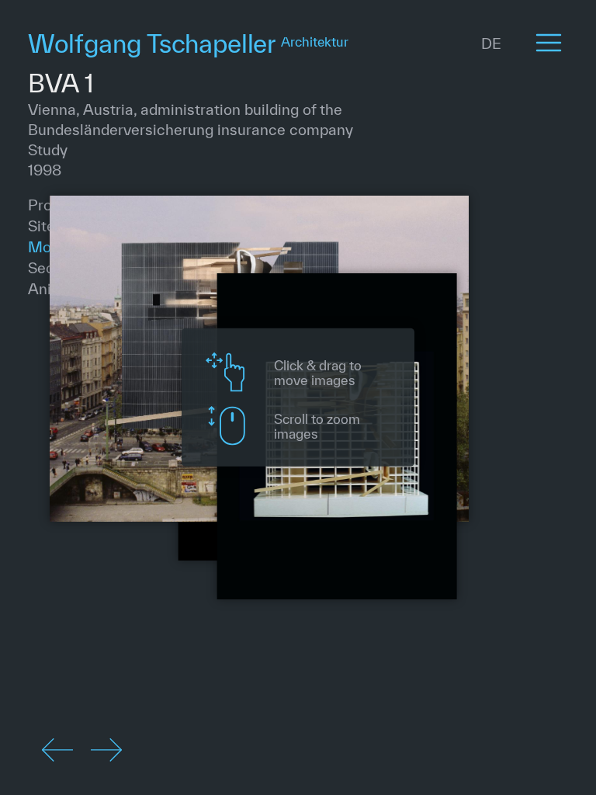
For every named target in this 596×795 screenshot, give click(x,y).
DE (491, 43)
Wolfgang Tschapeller (188, 43)
